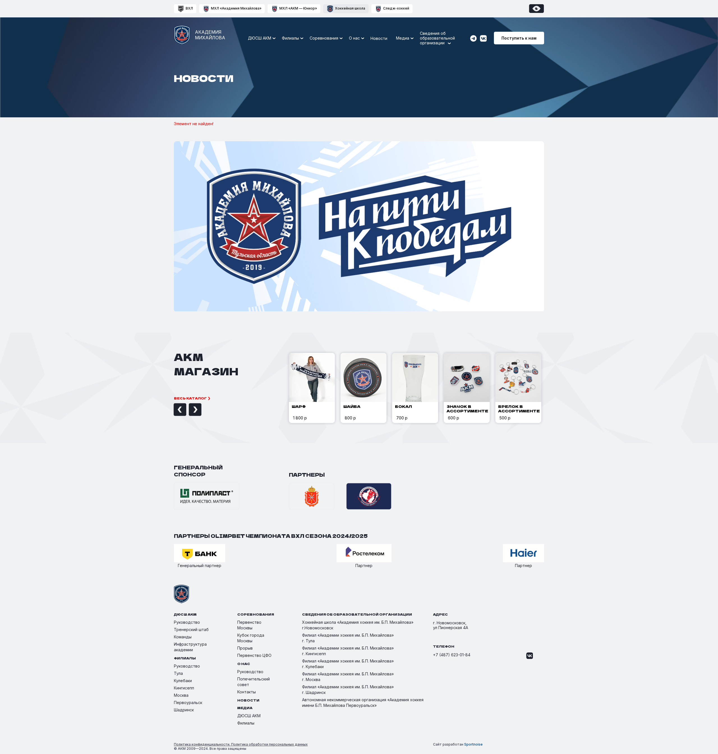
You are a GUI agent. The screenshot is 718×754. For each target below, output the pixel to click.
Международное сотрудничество (439, 107)
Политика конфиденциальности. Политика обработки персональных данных (241, 744)
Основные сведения (343, 54)
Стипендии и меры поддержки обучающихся (436, 95)
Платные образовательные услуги (440, 54)
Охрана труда (419, 132)
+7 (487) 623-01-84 (451, 654)
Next (188, 409)
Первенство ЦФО (254, 655)
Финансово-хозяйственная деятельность (432, 66)
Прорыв (245, 648)
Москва (181, 695)
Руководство (336, 98)
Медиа (402, 38)
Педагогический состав (346, 108)
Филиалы (245, 723)
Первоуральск (188, 702)
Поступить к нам (519, 38)
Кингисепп (184, 688)
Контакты (246, 691)
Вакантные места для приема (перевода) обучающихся (435, 81)
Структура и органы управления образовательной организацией (354, 66)
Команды (183, 636)
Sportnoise (473, 744)
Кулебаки (183, 680)
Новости (378, 38)
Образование (336, 88)
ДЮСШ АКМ (249, 715)
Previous (173, 409)
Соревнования (324, 38)
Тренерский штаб (191, 629)
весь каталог (190, 398)
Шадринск (184, 709)
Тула (178, 673)
